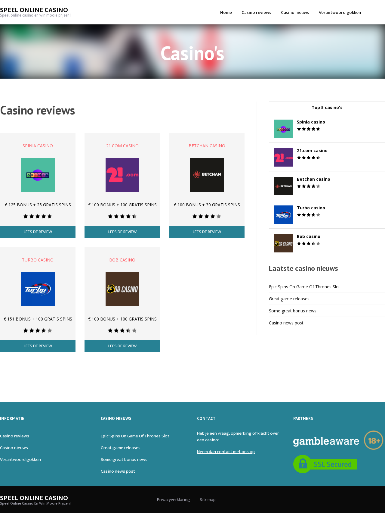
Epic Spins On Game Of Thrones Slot (304, 286)
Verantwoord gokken (340, 12)
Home (226, 12)
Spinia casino (38, 146)
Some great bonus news (292, 311)
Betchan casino (207, 146)
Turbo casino (38, 260)
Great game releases (289, 299)
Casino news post (286, 323)
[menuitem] (226, 12)
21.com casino (122, 146)
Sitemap (208, 499)
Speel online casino (34, 10)
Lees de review (38, 232)
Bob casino (122, 260)
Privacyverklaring (173, 499)
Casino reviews (256, 12)
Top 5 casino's (327, 107)
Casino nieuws (295, 12)
